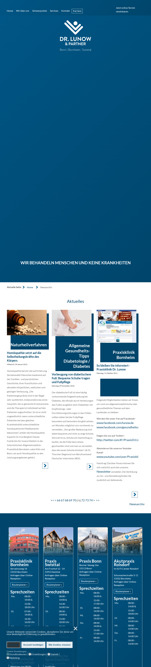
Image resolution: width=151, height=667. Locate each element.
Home (10, 10)
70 (74, 500)
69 (70, 500)
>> (98, 500)
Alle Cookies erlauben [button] (60, 645)
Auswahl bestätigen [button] (33, 645)
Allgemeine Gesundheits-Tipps (77, 350)
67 (62, 500)
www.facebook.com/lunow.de (115, 422)
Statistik (54, 654)
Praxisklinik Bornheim (124, 355)
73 (87, 500)
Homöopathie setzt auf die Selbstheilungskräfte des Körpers (24, 356)
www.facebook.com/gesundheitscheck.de (122, 427)
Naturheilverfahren (29, 344)
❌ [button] (75, 628)
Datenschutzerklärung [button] (18, 637)
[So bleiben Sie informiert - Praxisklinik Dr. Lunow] (116, 326)
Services (54, 10)
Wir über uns (22, 10)
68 (66, 500)
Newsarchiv (137, 504)
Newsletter (104, 471)
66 (58, 500)
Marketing (14, 658)
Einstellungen (38, 654)
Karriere (77, 10)
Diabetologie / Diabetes (77, 364)
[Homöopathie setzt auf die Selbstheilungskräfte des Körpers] (27, 322)
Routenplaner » (19, 584)
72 (83, 500)
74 (91, 500)
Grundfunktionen (18, 654)
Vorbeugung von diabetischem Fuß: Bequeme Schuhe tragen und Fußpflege (71, 378)
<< (52, 500)
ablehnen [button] (13, 645)
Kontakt (65, 10)
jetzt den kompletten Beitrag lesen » (45, 466)
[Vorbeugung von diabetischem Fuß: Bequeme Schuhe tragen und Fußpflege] (72, 323)
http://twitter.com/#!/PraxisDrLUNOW (121, 440)
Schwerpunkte (39, 10)
